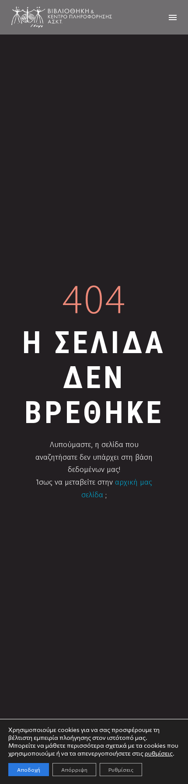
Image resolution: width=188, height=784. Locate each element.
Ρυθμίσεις (120, 770)
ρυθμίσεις (159, 753)
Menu (173, 17)
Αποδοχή (28, 770)
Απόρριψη (74, 770)
